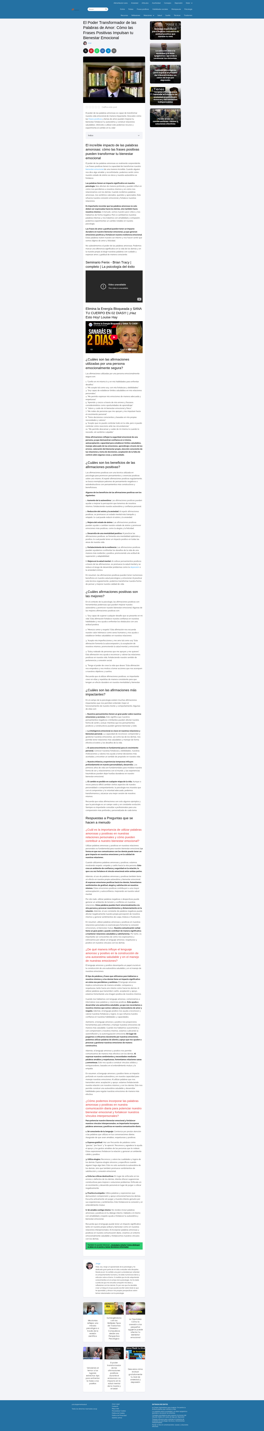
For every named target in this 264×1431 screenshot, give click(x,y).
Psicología (188, 9)
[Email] (113, 50)
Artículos (145, 3)
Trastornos (188, 15)
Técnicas (177, 15)
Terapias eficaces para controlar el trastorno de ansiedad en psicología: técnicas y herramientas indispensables (168, 1420)
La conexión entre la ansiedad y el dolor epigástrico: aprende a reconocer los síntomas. (169, 1412)
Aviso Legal (116, 1404)
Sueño (167, 15)
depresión (134, 567)
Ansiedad (134, 3)
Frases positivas (143, 9)
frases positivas (95, 119)
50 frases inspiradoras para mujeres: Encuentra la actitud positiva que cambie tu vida (169, 1408)
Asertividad (156, 3)
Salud (159, 15)
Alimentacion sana (121, 3)
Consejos (167, 3)
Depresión (178, 3)
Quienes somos (117, 1418)
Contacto (115, 1406)
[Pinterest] (91, 50)
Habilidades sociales (160, 9)
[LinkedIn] (102, 50)
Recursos (124, 15)
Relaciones (148, 15)
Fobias (130, 9)
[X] (85, 50)
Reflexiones (135, 15)
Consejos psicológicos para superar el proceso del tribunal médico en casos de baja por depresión (169, 1416)
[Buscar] (106, 9)
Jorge (89, 43)
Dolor (188, 3)
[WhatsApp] (96, 50)
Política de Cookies (118, 1413)
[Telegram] (108, 50)
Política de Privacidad (119, 1415)
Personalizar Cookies (119, 1411)
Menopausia (176, 9)
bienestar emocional (94, 169)
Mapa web (115, 1408)
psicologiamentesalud (79, 1404)
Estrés (122, 9)
